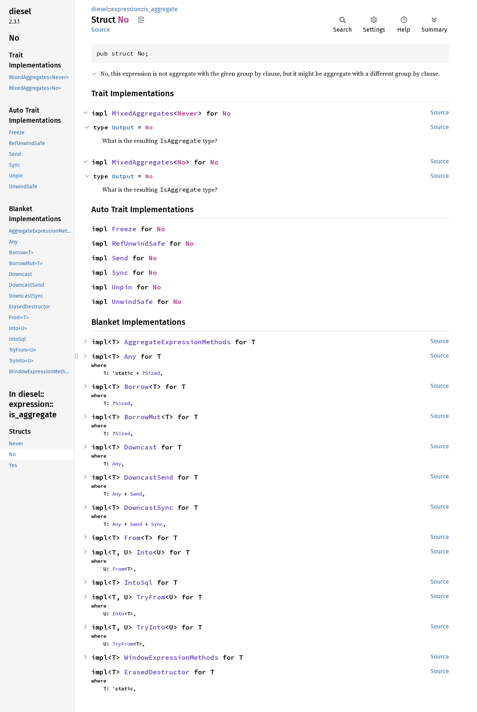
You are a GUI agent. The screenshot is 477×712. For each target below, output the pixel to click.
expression (125, 9)
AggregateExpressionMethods (177, 342)
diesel (99, 9)
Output (123, 127)
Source (100, 29)
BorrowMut (142, 417)
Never (187, 113)
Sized (152, 373)
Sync (120, 272)
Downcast (140, 447)
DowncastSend (148, 477)
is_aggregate (160, 9)
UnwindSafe (132, 301)
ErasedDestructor (157, 672)
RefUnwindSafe (138, 243)
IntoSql (138, 582)
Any (130, 356)
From (132, 537)
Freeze (124, 229)
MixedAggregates (142, 113)
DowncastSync (148, 507)
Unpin (122, 287)
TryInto (150, 627)
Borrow (136, 386)
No (226, 113)
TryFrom (150, 597)
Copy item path (141, 19)
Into (144, 552)
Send (120, 258)
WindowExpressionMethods (171, 657)
